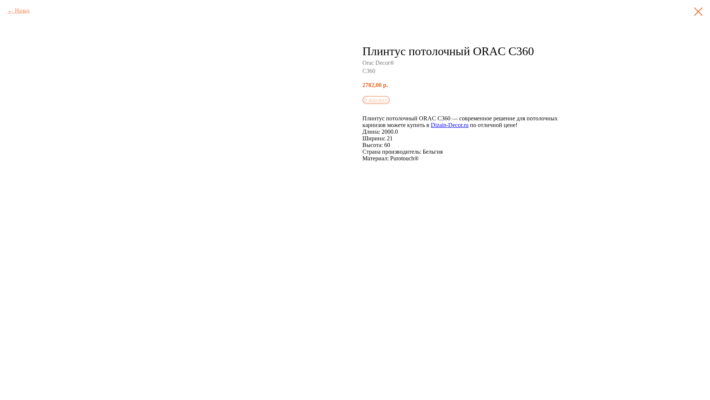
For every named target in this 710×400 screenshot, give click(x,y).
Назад (22, 10)
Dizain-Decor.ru (450, 125)
